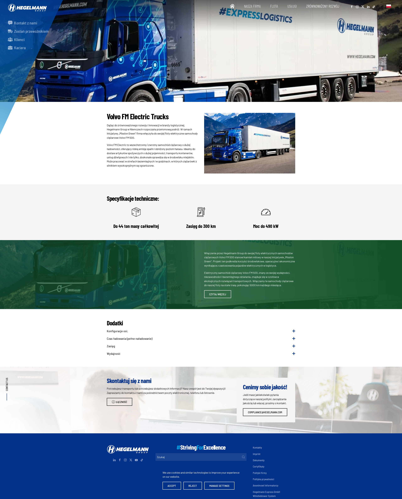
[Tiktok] (373, 6)
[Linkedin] (368, 6)
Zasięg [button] (111, 346)
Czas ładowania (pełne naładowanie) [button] (129, 338)
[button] (389, 6)
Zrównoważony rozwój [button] (322, 6)
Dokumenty (258, 460)
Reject (192, 485)
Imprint (256, 453)
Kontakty (257, 447)
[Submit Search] (243, 457)
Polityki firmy (260, 472)
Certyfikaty (258, 466)
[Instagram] (357, 6)
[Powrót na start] (26, 6)
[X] (362, 6)
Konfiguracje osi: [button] (117, 331)
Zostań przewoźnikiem (31, 31)
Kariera (19, 47)
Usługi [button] (292, 6)
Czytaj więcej (217, 294)
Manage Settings (219, 485)
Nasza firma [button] (252, 6)
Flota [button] (274, 6)
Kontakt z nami (25, 23)
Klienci (19, 39)
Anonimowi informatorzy (265, 485)
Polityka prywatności (263, 479)
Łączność (121, 401)
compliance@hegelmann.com (265, 412)
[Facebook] (351, 6)
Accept (172, 485)
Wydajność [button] (113, 353)
